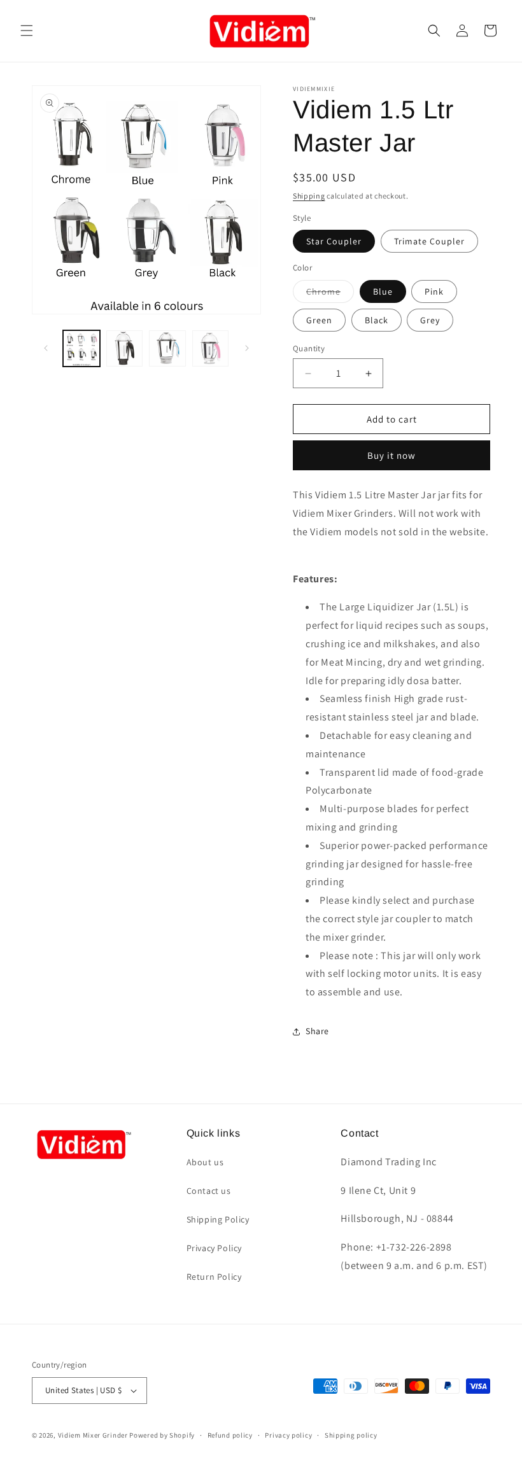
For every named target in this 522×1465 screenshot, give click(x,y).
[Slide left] (46, 348)
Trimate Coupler (429, 241)
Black (376, 320)
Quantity (309, 348)
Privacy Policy (214, 1248)
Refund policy (230, 1435)
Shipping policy (351, 1435)
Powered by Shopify (162, 1435)
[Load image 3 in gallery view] (167, 348)
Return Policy (214, 1276)
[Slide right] (247, 348)
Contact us (209, 1190)
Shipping (309, 195)
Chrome (330, 294)
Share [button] (317, 1031)
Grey (430, 320)
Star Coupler (334, 241)
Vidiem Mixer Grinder (93, 1435)
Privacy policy (288, 1435)
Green (319, 320)
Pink (434, 291)
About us (205, 1162)
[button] (27, 31)
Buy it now (391, 455)
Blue (383, 291)
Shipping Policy (218, 1219)
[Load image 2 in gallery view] (124, 348)
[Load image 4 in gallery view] (210, 348)
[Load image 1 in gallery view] (81, 348)
